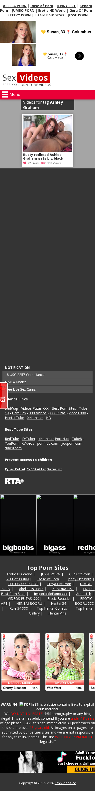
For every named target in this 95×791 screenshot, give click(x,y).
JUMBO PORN (23, 10)
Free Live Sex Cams (20, 389)
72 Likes (33, 163)
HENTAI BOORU (29, 603)
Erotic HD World (52, 10)
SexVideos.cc (65, 783)
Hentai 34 (58, 603)
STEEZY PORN (19, 15)
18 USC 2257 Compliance (25, 374)
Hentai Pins (57, 613)
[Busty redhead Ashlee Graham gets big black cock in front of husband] (47, 150)
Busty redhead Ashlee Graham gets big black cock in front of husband (45, 157)
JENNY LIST (66, 5)
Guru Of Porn (80, 10)
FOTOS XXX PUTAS (23, 584)
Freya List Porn (59, 584)
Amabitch (83, 593)
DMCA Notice (16, 382)
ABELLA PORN (15, 5)
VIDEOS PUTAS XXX (23, 598)
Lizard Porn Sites (49, 15)
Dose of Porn (41, 5)
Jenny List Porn (79, 579)
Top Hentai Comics (52, 608)
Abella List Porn (31, 588)
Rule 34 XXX (19, 608)
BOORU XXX (84, 603)
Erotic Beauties (59, 598)
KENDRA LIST (63, 588)
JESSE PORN (78, 15)
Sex (25, 77)
